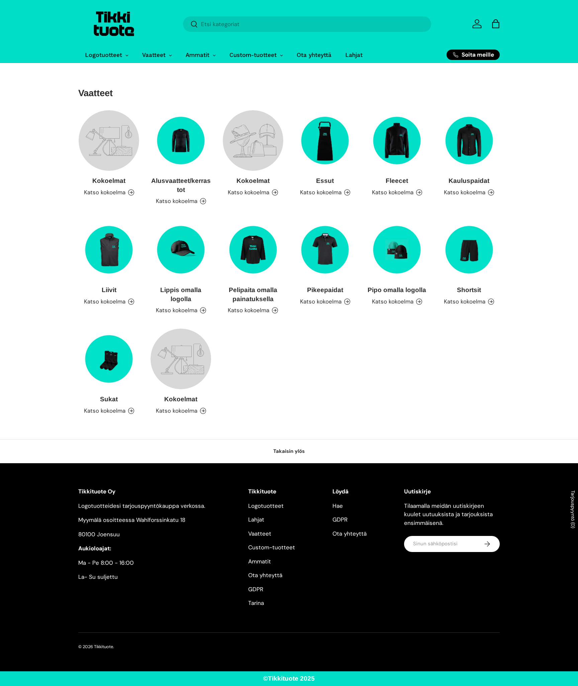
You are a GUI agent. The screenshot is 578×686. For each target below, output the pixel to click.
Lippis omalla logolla (180, 294)
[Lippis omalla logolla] (181, 249)
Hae (337, 505)
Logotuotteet (266, 505)
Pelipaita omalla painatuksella (253, 294)
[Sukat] (109, 359)
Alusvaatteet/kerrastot (181, 185)
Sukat (109, 399)
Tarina (256, 603)
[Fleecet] (397, 140)
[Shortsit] (469, 249)
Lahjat (256, 519)
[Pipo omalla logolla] (397, 249)
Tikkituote (103, 646)
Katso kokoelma (104, 192)
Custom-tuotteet (271, 547)
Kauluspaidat (469, 180)
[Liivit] (109, 249)
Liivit (109, 289)
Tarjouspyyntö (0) (573, 509)
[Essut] (325, 140)
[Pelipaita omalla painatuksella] (253, 249)
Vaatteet (259, 533)
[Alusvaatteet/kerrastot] (181, 140)
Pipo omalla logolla (397, 289)
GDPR (255, 589)
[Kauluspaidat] (469, 140)
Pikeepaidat (325, 289)
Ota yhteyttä (265, 575)
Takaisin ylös (289, 451)
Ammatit (259, 561)
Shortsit (469, 289)
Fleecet (397, 180)
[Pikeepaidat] (325, 249)
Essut (325, 180)
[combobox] (307, 24)
